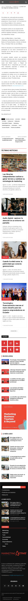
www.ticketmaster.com (17, 85)
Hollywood (10, 121)
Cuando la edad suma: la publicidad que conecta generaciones (12, 263)
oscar (20, 125)
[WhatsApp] (18, 12)
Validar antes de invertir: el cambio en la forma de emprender (17, 476)
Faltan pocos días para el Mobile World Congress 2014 (20, 140)
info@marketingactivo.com (17, 575)
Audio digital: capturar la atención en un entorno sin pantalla (13, 220)
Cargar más (13, 331)
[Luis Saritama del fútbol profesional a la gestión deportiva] (5, 389)
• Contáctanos (5, 490)
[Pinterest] (14, 12)
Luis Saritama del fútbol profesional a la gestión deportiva (16, 389)
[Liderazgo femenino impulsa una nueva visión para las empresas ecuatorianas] (5, 371)
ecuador (4, 121)
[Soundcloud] (4, 349)
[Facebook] (7, 12)
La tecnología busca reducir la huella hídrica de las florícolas (18, 458)
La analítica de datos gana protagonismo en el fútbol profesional (17, 380)
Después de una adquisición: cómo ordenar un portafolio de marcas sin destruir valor (18, 467)
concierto (17, 119)
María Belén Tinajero (7, 123)
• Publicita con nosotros (8, 492)
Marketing (16, 123)
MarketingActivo (6, 125)
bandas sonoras (10, 119)
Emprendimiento (6, 299)
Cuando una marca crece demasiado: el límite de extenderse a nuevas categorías (17, 449)
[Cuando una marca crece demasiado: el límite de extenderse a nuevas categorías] (5, 448)
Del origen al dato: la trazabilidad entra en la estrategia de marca (16, 439)
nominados (14, 125)
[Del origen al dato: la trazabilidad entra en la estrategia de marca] (5, 439)
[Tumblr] (10, 349)
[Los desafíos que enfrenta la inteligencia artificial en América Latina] (5, 398)
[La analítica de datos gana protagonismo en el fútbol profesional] (5, 380)
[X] (11, 12)
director (23, 119)
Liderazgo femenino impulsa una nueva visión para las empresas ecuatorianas (18, 371)
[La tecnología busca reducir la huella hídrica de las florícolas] (5, 458)
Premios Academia (15, 127)
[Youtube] (17, 349)
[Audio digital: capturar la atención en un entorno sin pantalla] (14, 207)
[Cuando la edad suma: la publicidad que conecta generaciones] (14, 250)
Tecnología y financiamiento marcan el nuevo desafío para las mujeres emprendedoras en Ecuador (14, 308)
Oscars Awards (5, 127)
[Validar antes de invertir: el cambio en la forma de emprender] (5, 476)
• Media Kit (4, 495)
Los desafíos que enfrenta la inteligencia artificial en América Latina (18, 398)
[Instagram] (10, 343)
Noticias (5, 170)
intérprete (17, 121)
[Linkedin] (17, 343)
